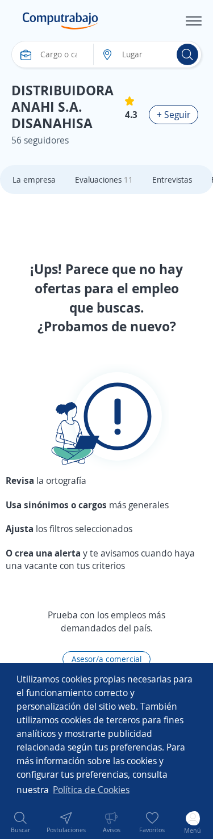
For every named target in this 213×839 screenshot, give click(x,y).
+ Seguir (173, 114)
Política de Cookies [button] (91, 789)
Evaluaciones (104, 179)
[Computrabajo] (60, 20)
